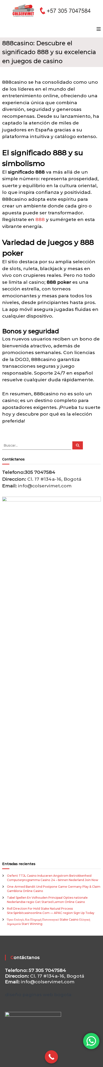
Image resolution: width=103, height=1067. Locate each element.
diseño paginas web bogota (38, 994)
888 (40, 219)
